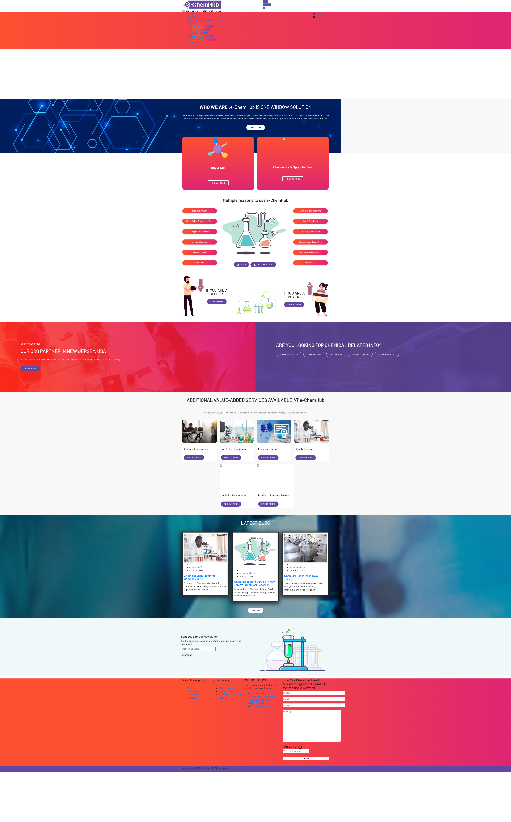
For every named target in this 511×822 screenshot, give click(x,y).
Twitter (319, 14)
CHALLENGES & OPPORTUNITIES (204, 20)
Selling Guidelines (227, 688)
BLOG (190, 42)
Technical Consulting (202, 26)
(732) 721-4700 (258, 703)
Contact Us (192, 45)
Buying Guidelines (227, 691)
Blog (189, 688)
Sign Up (267, 4)
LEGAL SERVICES (201, 29)
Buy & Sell (192, 17)
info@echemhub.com (260, 706)
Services (191, 23)
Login (265, 1)
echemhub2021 (197, 567)
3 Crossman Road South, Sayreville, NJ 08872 (262, 696)
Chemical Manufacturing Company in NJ (199, 577)
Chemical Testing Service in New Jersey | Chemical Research (255, 583)
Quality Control (200, 33)
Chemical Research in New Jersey (301, 577)
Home (190, 13)
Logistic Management (203, 36)
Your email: (186, 644)
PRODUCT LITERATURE (204, 39)
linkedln (318, 17)
